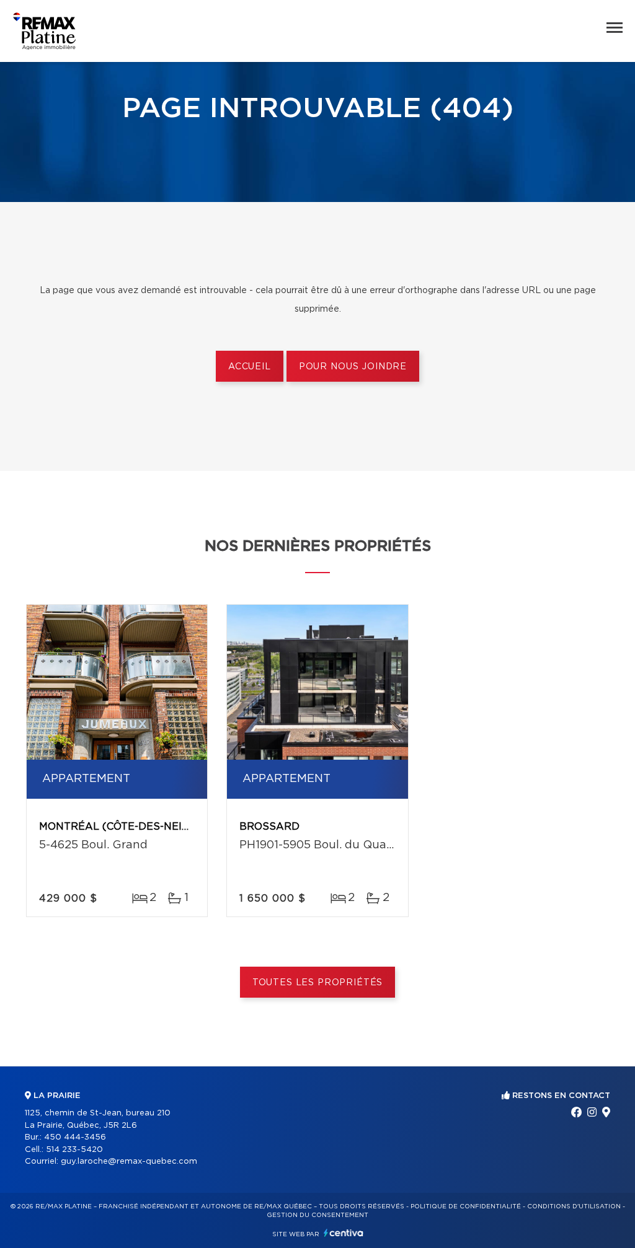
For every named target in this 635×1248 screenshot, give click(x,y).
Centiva (343, 1233)
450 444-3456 (75, 1137)
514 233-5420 (74, 1150)
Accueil (249, 367)
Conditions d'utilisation (574, 1206)
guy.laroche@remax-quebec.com (129, 1162)
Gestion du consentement (317, 1215)
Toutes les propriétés (317, 982)
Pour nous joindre (353, 367)
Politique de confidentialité (466, 1206)
